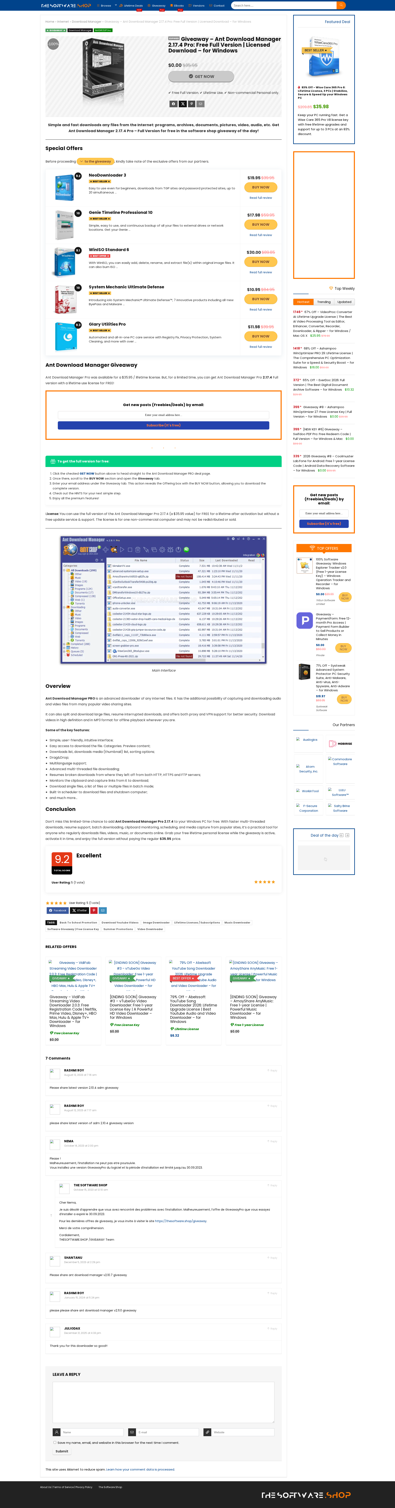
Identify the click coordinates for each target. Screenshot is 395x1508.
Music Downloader (237, 922)
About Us (45, 1487)
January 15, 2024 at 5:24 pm (81, 1297)
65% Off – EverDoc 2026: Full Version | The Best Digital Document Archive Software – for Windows (320, 385)
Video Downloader (150, 929)
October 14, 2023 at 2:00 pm (81, 1145)
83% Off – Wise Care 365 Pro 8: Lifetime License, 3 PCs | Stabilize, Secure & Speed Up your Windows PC (323, 92)
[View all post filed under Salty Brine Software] (340, 808)
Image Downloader (156, 922)
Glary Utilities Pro (107, 324)
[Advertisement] (324, 215)
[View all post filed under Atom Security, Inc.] (308, 769)
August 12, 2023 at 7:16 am (80, 1075)
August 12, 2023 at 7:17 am (80, 1110)
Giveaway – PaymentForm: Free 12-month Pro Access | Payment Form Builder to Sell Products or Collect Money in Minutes (333, 626)
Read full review (261, 198)
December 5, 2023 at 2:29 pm (82, 1262)
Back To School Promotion (78, 922)
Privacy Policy (84, 1487)
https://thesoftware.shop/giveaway (181, 1221)
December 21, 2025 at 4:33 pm (82, 1333)
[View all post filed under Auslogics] (308, 743)
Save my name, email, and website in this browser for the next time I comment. (118, 1442)
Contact (218, 6)
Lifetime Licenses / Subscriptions (197, 922)
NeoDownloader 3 (107, 175)
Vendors (198, 6)
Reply (273, 1070)
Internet (63, 22)
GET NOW (204, 76)
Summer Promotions (118, 929)
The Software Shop (90, 1185)
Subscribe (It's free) (163, 425)
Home (49, 22)
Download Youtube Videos (120, 922)
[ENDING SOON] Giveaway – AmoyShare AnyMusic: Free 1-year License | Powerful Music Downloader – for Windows (253, 1007)
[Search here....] (341, 5)
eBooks (179, 7)
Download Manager (86, 22)
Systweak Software (321, 708)
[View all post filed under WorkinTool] (308, 792)
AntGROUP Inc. (103, 30)
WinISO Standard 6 (109, 250)
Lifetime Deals (133, 7)
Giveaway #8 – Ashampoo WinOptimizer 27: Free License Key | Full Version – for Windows (322, 412)
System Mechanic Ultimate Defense (126, 287)
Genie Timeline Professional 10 (120, 212)
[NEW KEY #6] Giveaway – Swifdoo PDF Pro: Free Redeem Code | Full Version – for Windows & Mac (322, 434)
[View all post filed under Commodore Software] (340, 769)
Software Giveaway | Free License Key (73, 929)
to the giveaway (98, 161)
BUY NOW (261, 187)
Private (320, 655)
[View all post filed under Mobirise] (340, 743)
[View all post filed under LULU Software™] (340, 792)
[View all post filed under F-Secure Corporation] (308, 808)
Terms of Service (63, 1487)
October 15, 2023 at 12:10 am (91, 1189)
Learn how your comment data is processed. (140, 1469)
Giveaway (158, 7)
